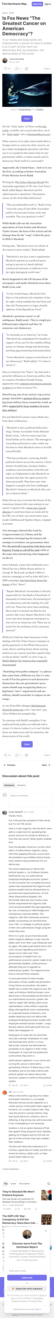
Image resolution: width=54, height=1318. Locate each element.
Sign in (48, 4)
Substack (15, 1315)
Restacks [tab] (21, 785)
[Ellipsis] (50, 811)
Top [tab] (5, 1183)
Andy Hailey (15, 811)
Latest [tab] (13, 1183)
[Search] (49, 1183)
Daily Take (8, 13)
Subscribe (37, 4)
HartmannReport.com (39, 134)
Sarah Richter (25, 109)
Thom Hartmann (16, 59)
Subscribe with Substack (29, 1288)
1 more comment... (11, 1169)
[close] (45, 1231)
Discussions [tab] (24, 1183)
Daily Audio (13, 134)
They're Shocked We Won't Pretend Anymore (18, 1193)
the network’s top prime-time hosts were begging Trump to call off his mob (26, 548)
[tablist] (14, 785)
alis (10, 1091)
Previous (11, 765)
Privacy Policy (36, 1301)
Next (44, 765)
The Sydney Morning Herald (29, 182)
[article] (27, 1200)
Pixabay (40, 109)
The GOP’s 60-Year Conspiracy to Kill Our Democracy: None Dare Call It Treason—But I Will (19, 1220)
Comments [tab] (9, 785)
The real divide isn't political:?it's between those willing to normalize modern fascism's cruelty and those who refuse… (19, 1200)
